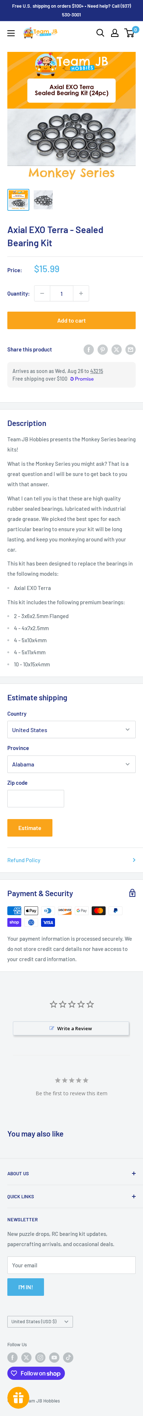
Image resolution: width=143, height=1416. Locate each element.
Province (18, 748)
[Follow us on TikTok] (68, 1357)
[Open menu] (11, 33)
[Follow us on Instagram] (40, 1357)
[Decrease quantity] (42, 293)
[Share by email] (130, 349)
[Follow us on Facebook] (12, 1357)
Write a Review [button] (74, 1028)
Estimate (29, 827)
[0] (129, 32)
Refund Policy (23, 860)
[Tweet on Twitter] (116, 349)
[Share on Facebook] (89, 349)
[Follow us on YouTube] (54, 1357)
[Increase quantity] (81, 293)
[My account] (114, 33)
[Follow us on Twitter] (26, 1357)
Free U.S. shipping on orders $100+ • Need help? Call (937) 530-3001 (71, 10)
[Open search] (100, 33)
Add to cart (71, 320)
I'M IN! (25, 1286)
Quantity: (18, 293)
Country (16, 713)
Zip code (17, 782)
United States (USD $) (33, 1321)
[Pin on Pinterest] (103, 349)
